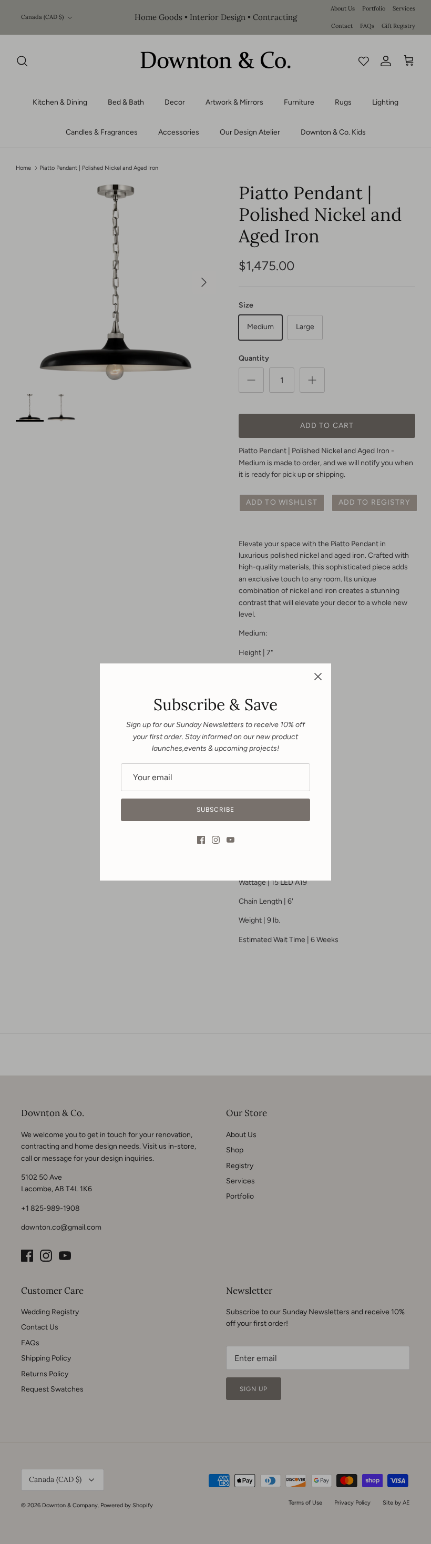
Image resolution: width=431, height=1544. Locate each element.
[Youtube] (230, 840)
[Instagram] (216, 840)
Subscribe (215, 809)
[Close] (318, 676)
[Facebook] (201, 840)
